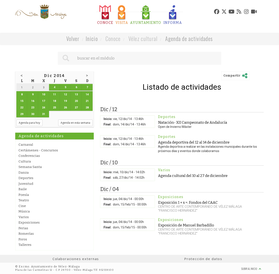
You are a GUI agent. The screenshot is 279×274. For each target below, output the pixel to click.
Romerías (26, 234)
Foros (23, 239)
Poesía (24, 195)
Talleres (25, 245)
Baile (23, 189)
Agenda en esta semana (75, 123)
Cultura (25, 161)
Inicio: (108, 119)
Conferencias (29, 156)
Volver (73, 38)
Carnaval (26, 145)
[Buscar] (66, 58)
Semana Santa (30, 167)
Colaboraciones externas (76, 259)
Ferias (23, 228)
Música (24, 211)
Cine (22, 206)
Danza (24, 173)
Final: (107, 124)
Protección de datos (203, 259)
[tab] (105, 15)
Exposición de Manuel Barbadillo (186, 225)
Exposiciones (29, 222)
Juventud (26, 184)
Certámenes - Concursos (38, 150)
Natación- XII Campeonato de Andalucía (192, 122)
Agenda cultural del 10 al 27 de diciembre (193, 175)
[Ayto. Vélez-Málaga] (41, 11)
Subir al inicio (249, 269)
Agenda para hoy (29, 123)
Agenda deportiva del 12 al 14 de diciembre (194, 142)
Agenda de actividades (189, 38)
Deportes (26, 178)
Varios (24, 217)
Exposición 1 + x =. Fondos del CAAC (188, 202)
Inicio (92, 38)
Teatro (24, 200)
